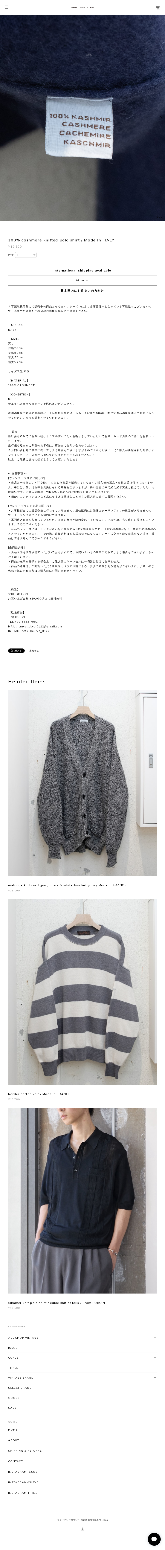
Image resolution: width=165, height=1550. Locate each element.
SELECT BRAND (20, 1387)
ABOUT (13, 1440)
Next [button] (160, 118)
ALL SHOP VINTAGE (23, 1337)
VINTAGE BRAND (21, 1377)
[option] (82, 118)
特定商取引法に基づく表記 (94, 1520)
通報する (34, 651)
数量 (11, 254)
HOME (12, 1429)
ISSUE (12, 1347)
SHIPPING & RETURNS (25, 1450)
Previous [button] (4, 118)
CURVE (13, 1357)
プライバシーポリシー (68, 1520)
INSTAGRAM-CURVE (23, 1482)
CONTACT (15, 1461)
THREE (13, 1367)
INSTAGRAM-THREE (23, 1492)
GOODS (14, 1397)
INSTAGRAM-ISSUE (22, 1471)
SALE (12, 1407)
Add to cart (82, 280)
